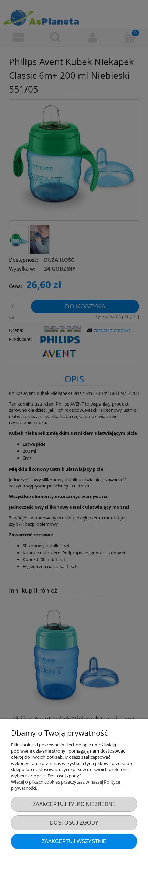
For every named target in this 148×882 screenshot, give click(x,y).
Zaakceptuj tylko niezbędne (74, 804)
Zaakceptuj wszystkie (74, 841)
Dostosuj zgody (74, 823)
